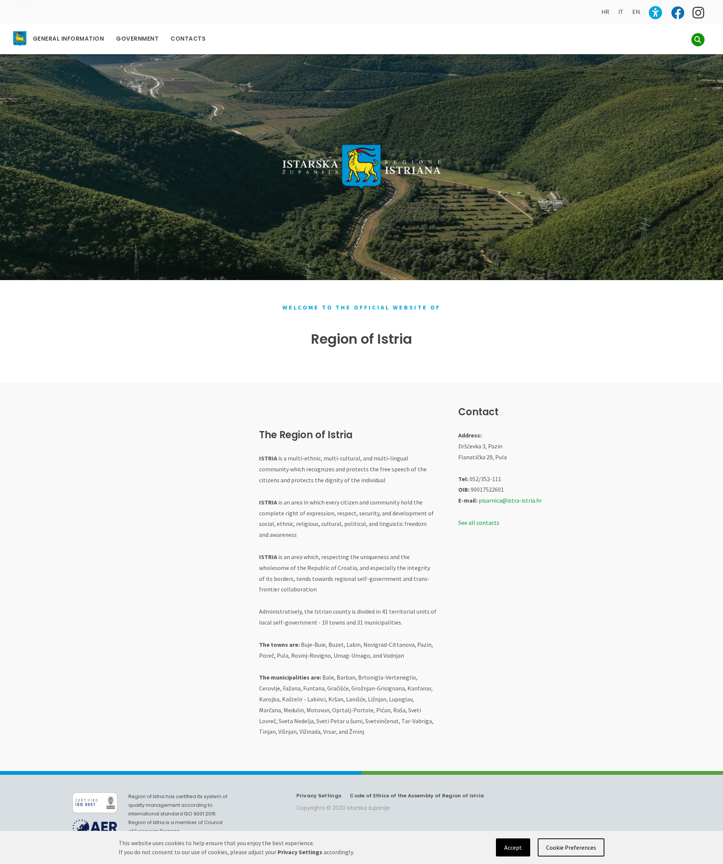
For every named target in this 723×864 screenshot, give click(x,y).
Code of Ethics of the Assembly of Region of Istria (417, 795)
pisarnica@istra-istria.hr (510, 500)
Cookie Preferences (571, 847)
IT (620, 12)
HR (605, 12)
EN (636, 12)
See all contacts (478, 522)
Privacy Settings (318, 795)
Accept (513, 847)
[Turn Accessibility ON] (655, 13)
